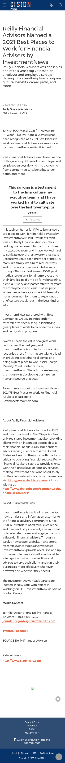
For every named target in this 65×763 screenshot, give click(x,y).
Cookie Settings (47, 753)
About (32, 729)
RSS (34, 753)
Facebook (21, 631)
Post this (34, 219)
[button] (32, 688)
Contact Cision (32, 722)
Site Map (24, 753)
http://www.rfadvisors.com (27, 480)
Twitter (8, 631)
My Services (31, 732)
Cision (37, 758)
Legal (14, 753)
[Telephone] (51, 5)
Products (32, 725)
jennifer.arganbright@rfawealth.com (29, 621)
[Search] (60, 5)
